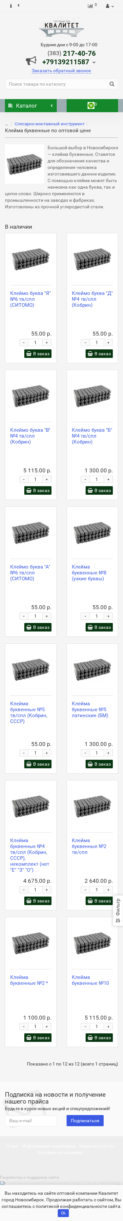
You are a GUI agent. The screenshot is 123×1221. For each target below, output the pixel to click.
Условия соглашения (60, 1152)
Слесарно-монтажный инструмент (50, 123)
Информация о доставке (48, 1146)
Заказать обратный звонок (61, 70)
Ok (63, 1213)
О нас (12, 1146)
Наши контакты (96, 1146)
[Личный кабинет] (109, 6)
